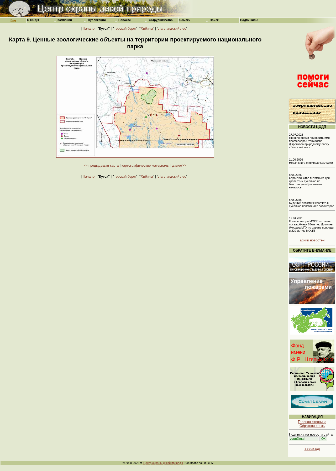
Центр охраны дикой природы (163, 462)
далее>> (179, 165)
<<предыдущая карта (101, 165)
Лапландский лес (172, 28)
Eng (13, 20)
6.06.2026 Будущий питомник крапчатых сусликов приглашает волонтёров (311, 203)
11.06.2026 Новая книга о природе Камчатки (311, 161)
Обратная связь (312, 426)
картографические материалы (145, 165)
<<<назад (312, 449)
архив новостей (312, 240)
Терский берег (125, 28)
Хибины (147, 28)
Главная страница (312, 422)
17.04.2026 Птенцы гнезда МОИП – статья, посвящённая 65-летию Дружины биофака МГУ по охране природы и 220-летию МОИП (311, 224)
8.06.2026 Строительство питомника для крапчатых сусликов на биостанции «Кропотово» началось (309, 181)
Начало (88, 28)
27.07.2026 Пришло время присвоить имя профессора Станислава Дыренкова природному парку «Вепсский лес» (309, 141)
